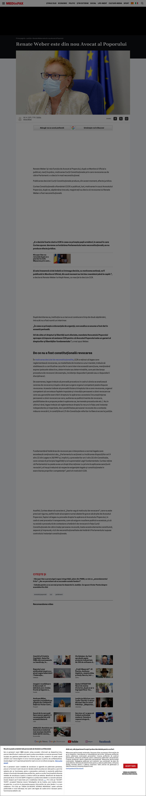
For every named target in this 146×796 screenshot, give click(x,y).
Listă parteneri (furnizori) (74, 768)
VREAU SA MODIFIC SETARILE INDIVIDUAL (129, 773)
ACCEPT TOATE (130, 766)
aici (45, 780)
